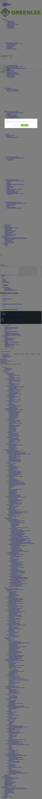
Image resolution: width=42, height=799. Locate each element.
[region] (21, 123)
